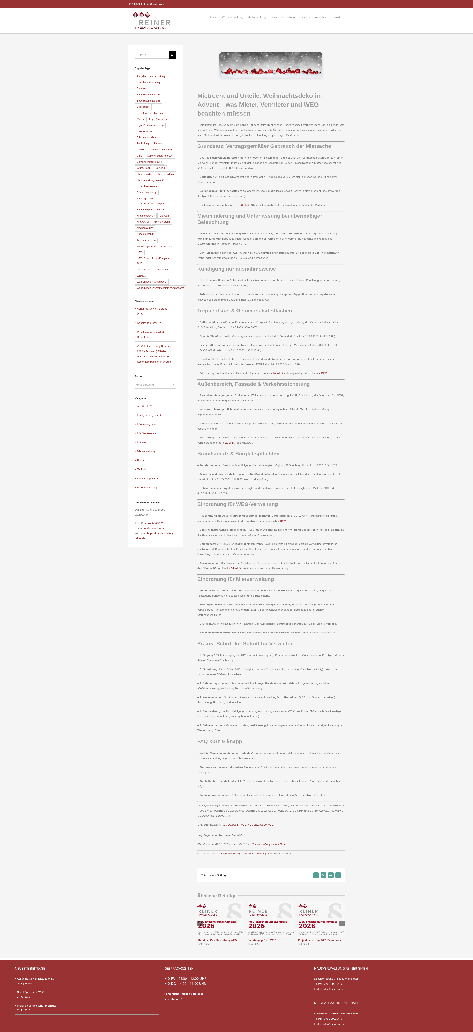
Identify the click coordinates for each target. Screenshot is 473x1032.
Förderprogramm (147, 424)
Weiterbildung (163, 269)
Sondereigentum (145, 234)
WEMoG (141, 275)
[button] (200, 923)
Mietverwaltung (233, 853)
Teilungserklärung (146, 240)
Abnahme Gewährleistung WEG (217, 940)
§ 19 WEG (325, 373)
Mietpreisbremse (146, 215)
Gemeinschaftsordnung (149, 162)
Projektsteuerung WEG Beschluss (319, 940)
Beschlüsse (143, 107)
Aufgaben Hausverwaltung (151, 76)
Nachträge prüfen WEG (262, 940)
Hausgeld (160, 168)
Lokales (141, 442)
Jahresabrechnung (146, 192)
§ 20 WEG (229, 442)
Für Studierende (146, 433)
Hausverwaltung (165, 174)
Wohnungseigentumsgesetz (151, 282)
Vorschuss (166, 246)
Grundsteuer (143, 168)
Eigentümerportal (158, 119)
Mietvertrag (143, 222)
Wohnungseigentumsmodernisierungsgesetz (160, 288)
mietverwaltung (162, 222)
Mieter (160, 209)
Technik (141, 469)
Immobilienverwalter (147, 186)
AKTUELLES (217, 853)
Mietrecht (164, 215)
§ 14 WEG (277, 373)
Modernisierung (145, 228)
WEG (140, 252)
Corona (140, 119)
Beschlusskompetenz (148, 100)
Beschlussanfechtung (148, 94)
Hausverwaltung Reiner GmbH (269, 844)
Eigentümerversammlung (150, 125)
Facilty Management (149, 415)
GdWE (140, 149)
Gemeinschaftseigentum (160, 155)
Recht (245, 853)
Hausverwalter (144, 174)
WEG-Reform (144, 269)
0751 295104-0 (154, 522)
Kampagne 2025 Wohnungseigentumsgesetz (151, 201)
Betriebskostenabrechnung (151, 113)
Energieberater (144, 131)
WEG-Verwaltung (257, 853)
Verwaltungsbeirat (146, 246)
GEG (139, 155)
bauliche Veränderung (148, 82)
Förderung (159, 143)
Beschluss (142, 88)
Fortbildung (143, 143)
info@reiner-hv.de (155, 4)
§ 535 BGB (244, 204)
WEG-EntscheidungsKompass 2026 (153, 261)
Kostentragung (144, 209)
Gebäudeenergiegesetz (161, 149)
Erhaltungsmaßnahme (148, 137)
